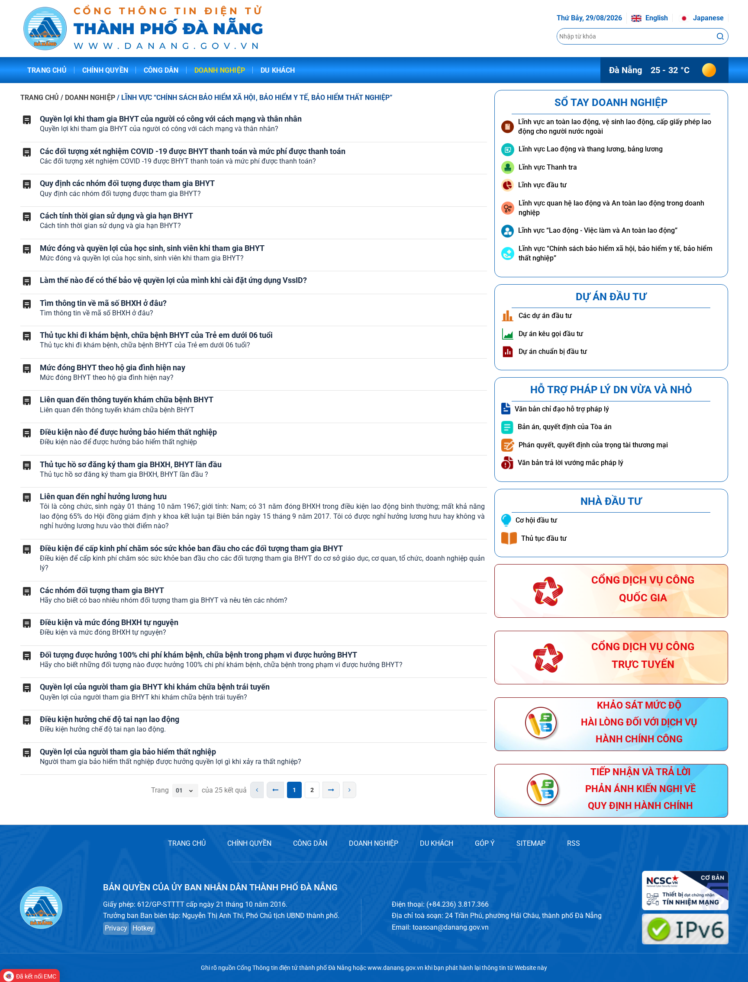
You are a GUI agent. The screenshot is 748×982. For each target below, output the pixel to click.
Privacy (116, 928)
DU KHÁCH (436, 843)
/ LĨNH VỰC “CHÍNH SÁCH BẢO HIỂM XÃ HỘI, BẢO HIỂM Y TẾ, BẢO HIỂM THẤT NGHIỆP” (255, 97)
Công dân (161, 70)
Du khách (278, 70)
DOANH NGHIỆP (373, 843)
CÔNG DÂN (310, 843)
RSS (573, 843)
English (656, 18)
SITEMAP (530, 843)
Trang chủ (47, 70)
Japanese (707, 18)
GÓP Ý (485, 843)
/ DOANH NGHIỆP (88, 97)
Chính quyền (105, 70)
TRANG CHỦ (39, 97)
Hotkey (143, 928)
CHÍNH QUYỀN (249, 843)
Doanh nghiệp (219, 70)
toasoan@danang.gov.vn (451, 927)
